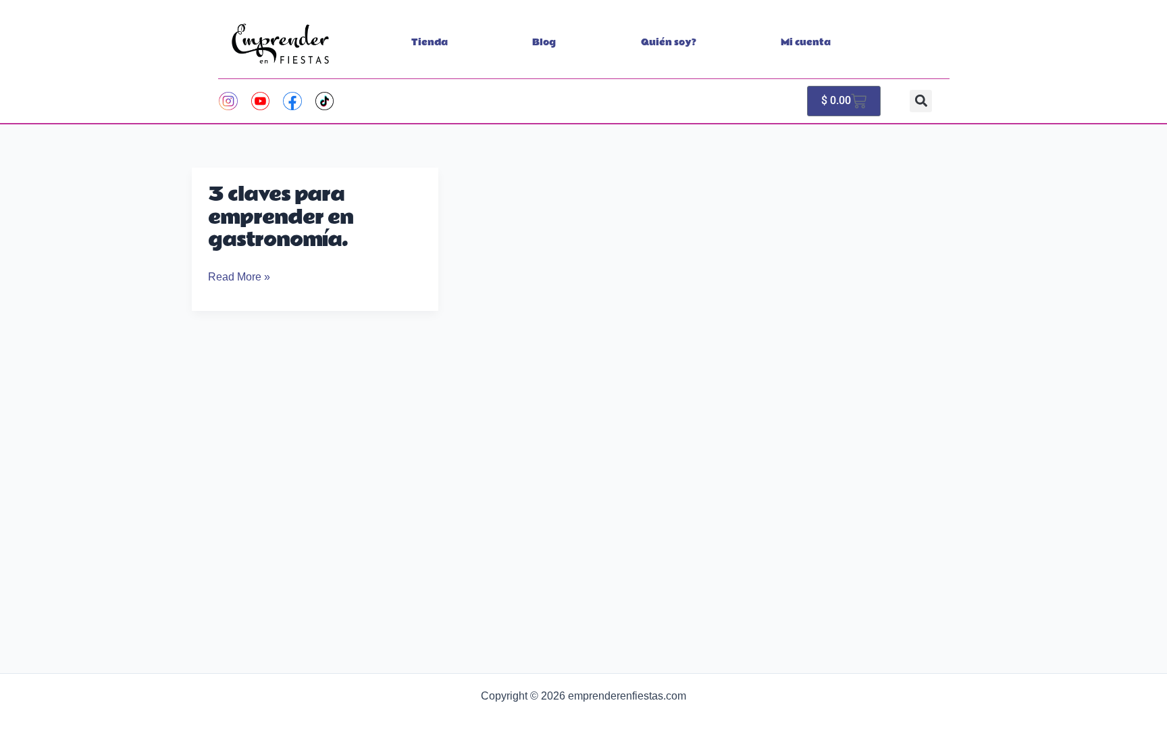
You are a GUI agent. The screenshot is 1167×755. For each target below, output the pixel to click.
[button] (921, 101)
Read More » (239, 277)
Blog (544, 42)
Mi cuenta (806, 42)
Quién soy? (668, 42)
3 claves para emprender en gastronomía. (280, 217)
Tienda (429, 42)
